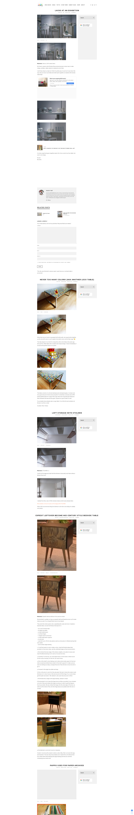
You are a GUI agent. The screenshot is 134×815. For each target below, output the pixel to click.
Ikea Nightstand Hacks (64, 517)
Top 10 (58, 4)
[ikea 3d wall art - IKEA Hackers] (39, 147)
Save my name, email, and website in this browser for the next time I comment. (55, 262)
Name (38, 245)
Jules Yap (60, 12)
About (83, 4)
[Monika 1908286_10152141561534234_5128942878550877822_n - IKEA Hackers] (51, 120)
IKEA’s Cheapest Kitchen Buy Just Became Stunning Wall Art (59, 148)
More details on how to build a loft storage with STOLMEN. (51, 503)
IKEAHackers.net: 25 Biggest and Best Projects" (57, 197)
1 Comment (77, 517)
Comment (39, 225)
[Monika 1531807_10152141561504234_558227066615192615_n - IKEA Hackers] (51, 141)
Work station (63, 767)
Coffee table (63, 281)
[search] (93, 17)
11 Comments (75, 281)
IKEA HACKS (48, 4)
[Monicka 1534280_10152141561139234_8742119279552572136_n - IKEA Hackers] (51, 60)
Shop (78, 4)
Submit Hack (72, 4)
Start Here (64, 4)
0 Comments (73, 12)
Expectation (46, 213)
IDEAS (53, 4)
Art (63, 12)
